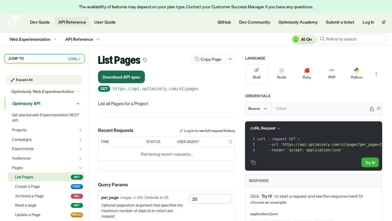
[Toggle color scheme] (384, 22)
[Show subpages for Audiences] (80, 158)
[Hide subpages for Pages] (80, 167)
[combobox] (210, 199)
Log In (368, 21)
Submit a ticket (340, 21)
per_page (110, 197)
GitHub (224, 21)
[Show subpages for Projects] (80, 130)
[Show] (372, 108)
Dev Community (254, 21)
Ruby (307, 77)
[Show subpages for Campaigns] (80, 139)
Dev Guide (40, 21)
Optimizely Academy (298, 21)
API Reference (72, 21)
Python (357, 77)
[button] (378, 108)
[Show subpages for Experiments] (80, 148)
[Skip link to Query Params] (94, 185)
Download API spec (121, 76)
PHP (331, 77)
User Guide (105, 21)
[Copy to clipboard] (204, 89)
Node (281, 77)
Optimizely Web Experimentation (42, 91)
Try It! (370, 162)
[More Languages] (376, 74)
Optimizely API (26, 103)
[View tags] (145, 60)
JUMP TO (44, 59)
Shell (257, 77)
